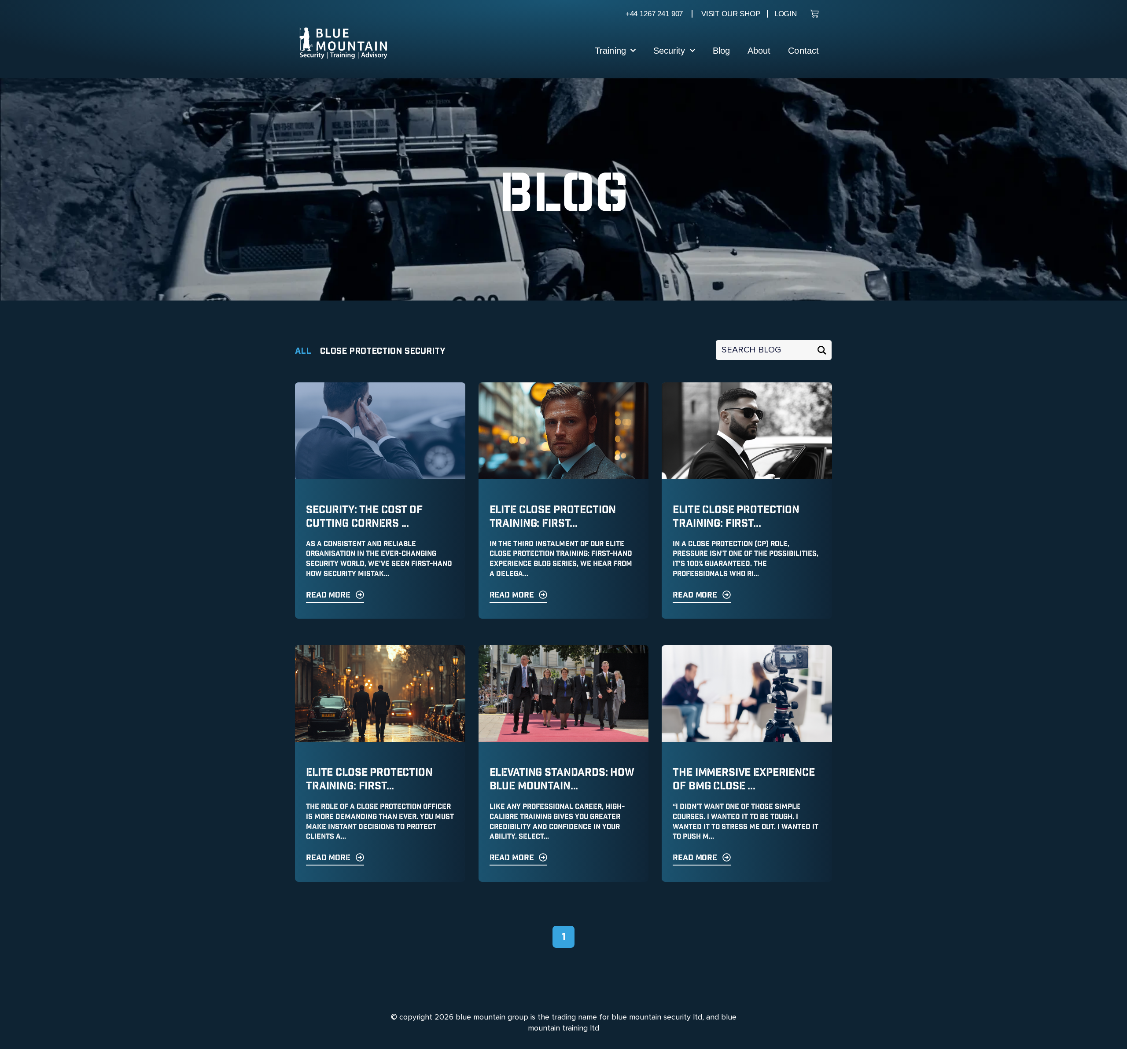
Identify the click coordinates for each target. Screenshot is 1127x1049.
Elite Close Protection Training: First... (553, 516)
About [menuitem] (759, 50)
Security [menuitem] (669, 50)
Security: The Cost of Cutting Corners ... (364, 516)
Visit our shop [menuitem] (730, 14)
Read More (328, 595)
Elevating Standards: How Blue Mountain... (562, 779)
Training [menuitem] (610, 50)
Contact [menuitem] (803, 50)
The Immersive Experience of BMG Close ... (743, 779)
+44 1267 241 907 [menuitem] (654, 14)
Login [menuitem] (785, 14)
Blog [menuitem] (721, 50)
